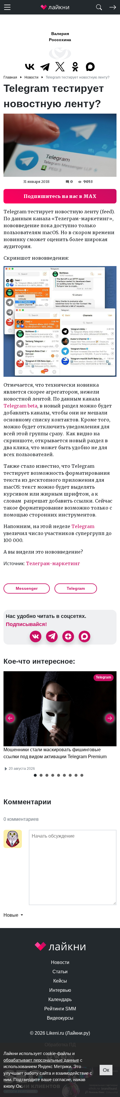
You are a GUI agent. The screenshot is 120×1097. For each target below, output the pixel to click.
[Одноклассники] (75, 67)
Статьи (60, 971)
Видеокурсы (60, 1018)
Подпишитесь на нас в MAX (60, 196)
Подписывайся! (26, 624)
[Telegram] (45, 67)
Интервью (60, 990)
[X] (60, 67)
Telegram (82, 526)
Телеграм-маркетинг (53, 563)
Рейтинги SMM (60, 1008)
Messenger (27, 588)
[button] (35, 775)
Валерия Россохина (60, 36)
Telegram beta (20, 406)
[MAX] (90, 67)
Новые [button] (11, 915)
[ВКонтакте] (30, 67)
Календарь (60, 999)
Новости (60, 962)
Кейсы (60, 980)
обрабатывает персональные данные (41, 1060)
